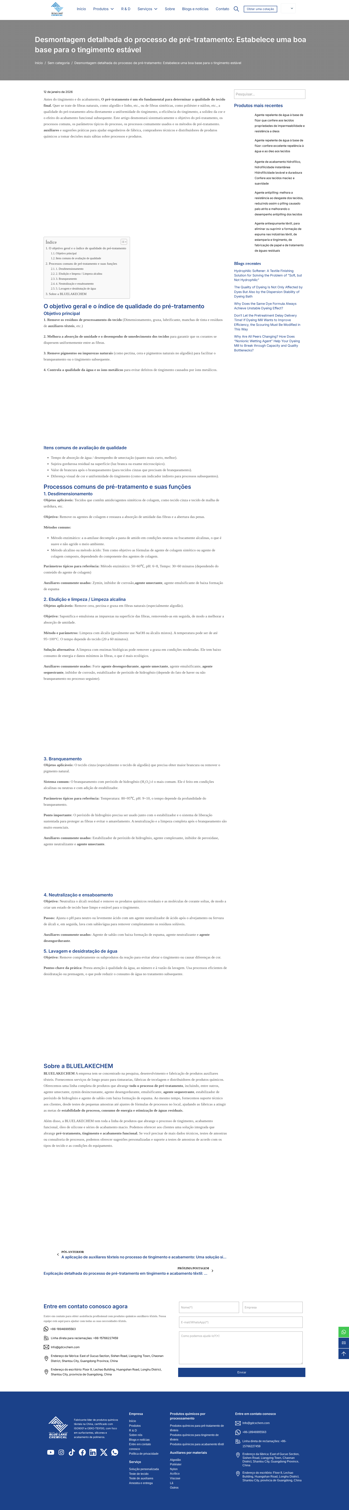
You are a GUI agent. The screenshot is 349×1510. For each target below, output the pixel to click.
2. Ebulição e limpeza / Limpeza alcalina (79, 273)
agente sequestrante (178, 1092)
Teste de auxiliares (141, 1478)
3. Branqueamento (66, 278)
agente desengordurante (120, 666)
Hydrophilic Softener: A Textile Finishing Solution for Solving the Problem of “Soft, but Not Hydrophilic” (268, 275)
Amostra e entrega (141, 1483)
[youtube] (50, 1452)
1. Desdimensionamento (69, 269)
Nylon (174, 1469)
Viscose (175, 1478)
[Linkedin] (92, 1452)
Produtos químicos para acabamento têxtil (197, 1444)
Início (81, 9)
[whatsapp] (343, 1332)
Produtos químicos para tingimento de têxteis (194, 1437)
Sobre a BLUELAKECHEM (68, 294)
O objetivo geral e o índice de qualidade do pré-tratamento (87, 248)
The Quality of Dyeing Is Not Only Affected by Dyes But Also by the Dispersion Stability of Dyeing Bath (268, 291)
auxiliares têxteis (61, 326)
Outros (174, 1487)
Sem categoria (59, 63)
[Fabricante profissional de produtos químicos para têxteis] (57, 9)
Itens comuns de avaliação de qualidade (78, 258)
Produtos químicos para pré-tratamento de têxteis (197, 1428)
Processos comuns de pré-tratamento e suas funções (83, 263)
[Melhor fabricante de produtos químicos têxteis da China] (59, 1428)
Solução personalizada (144, 1469)
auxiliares (51, 130)
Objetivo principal (66, 253)
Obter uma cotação (260, 9)
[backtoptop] (343, 1354)
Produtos (101, 9)
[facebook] (82, 1452)
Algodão (175, 1459)
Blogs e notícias (195, 9)
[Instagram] (61, 1452)
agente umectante (148, 583)
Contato (222, 9)
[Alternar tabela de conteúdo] (122, 242)
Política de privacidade (144, 1453)
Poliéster (175, 1464)
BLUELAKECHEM (59, 1073)
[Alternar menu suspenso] (112, 9)
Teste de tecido (139, 1473)
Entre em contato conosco (140, 1446)
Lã (171, 1483)
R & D (125, 9)
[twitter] (104, 1452)
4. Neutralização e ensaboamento (75, 283)
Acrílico (175, 1473)
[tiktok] (71, 1452)
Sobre (170, 9)
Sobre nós (135, 1435)
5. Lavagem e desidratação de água (76, 288)
